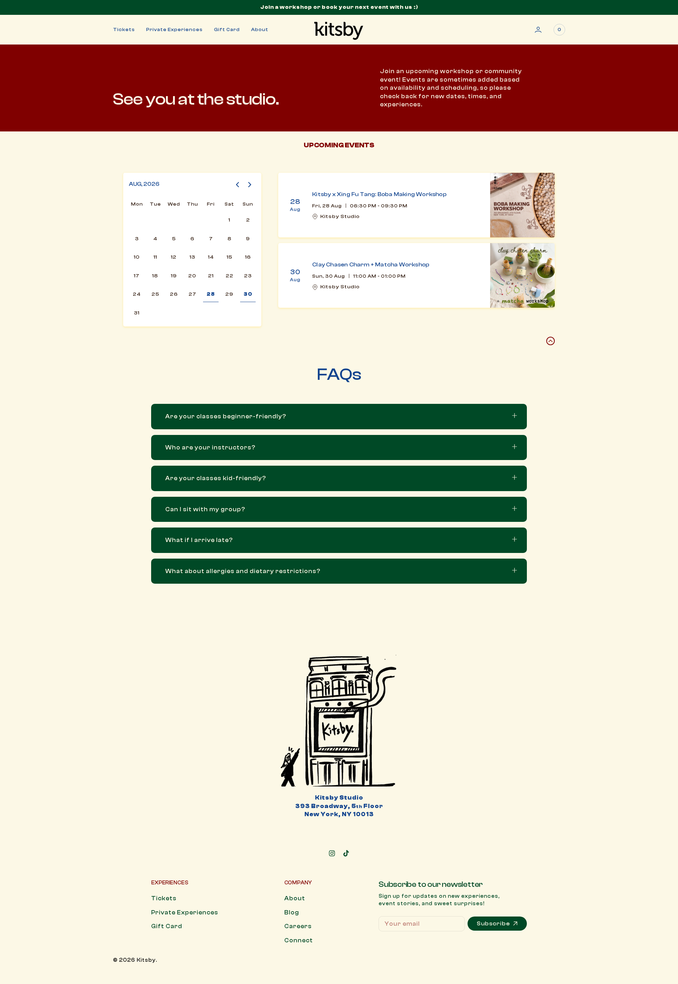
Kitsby (146, 960)
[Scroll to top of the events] (550, 341)
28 (211, 294)
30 (248, 294)
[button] (538, 29)
